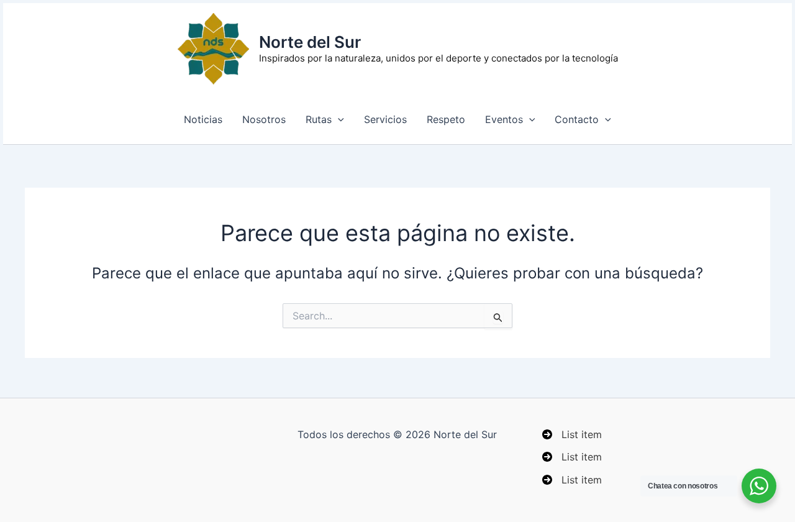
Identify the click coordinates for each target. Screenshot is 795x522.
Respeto (446, 119)
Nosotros (264, 119)
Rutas (319, 119)
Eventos (504, 119)
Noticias (203, 119)
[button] (338, 119)
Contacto (577, 119)
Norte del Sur (310, 42)
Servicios (385, 119)
